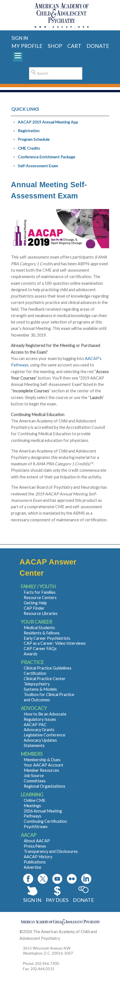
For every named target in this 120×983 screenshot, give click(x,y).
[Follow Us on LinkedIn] (86, 879)
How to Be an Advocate (45, 714)
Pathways (32, 816)
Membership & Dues (42, 759)
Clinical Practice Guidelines (47, 668)
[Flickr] (72, 879)
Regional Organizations (44, 786)
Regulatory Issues (40, 719)
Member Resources (41, 770)
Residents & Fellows (42, 633)
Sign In (32, 900)
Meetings (32, 805)
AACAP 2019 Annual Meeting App (48, 122)
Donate (83, 900)
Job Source (34, 775)
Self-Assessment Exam (38, 165)
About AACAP (37, 840)
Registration (29, 130)
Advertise (32, 867)
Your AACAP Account (43, 765)
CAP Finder (34, 608)
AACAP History (38, 856)
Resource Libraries (40, 613)
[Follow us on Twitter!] (43, 879)
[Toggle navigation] (18, 57)
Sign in (19, 38)
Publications (35, 862)
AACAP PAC (35, 724)
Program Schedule (34, 139)
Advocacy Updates (40, 740)
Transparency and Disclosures (51, 851)
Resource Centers (40, 597)
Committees (35, 780)
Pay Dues (57, 900)
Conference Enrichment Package (46, 156)
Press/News (35, 846)
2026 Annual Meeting (43, 811)
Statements (34, 745)
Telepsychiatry (37, 684)
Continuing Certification (45, 821)
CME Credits (29, 148)
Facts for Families (40, 592)
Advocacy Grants (39, 729)
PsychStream (35, 826)
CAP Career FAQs (40, 648)
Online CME (34, 800)
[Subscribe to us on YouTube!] (57, 879)
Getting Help (35, 602)
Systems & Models (40, 689)
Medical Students (39, 627)
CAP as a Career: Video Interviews (55, 643)
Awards (30, 653)
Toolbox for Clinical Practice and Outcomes (49, 697)
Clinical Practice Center (45, 678)
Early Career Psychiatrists (47, 638)
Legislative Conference (44, 735)
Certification (35, 673)
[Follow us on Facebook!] (28, 879)
